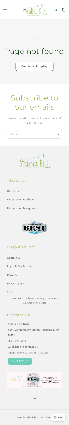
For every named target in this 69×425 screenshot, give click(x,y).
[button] (5, 9)
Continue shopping (34, 66)
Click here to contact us (23, 347)
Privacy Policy (15, 283)
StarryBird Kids (29, 417)
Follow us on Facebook (20, 199)
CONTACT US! (20, 361)
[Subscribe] (57, 134)
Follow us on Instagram (21, 208)
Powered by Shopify (44, 417)
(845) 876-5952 (17, 341)
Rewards (12, 275)
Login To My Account (20, 266)
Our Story (13, 191)
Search (11, 292)
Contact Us (14, 258)
